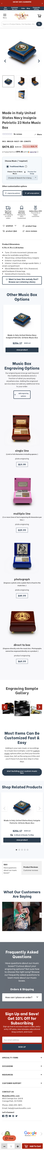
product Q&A (11, 231)
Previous (4, 707)
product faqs (31, 226)
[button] (22, 151)
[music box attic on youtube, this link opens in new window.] (10, 1116)
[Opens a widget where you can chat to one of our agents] (9, 1138)
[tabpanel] (22, 818)
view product (22, 349)
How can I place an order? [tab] (18, 997)
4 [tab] (24, 849)
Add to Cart (35, 1146)
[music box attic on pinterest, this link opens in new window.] (13, 1116)
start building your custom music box (22, 772)
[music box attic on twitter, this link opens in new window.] (16, 1116)
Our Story (5, 8)
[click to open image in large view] (22, 53)
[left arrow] (5, 61)
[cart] (39, 15)
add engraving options (23, 394)
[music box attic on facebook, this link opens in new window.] (3, 1116)
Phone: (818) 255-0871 (12, 1105)
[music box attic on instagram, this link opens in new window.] (7, 1116)
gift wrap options (33, 193)
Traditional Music (17, 166)
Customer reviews (30, 868)
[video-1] (22, 916)
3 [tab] (22, 849)
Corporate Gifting (36, 8)
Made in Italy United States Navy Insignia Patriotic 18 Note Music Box (22, 336)
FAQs (23, 8)
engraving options (13, 193)
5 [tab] (27, 849)
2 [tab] (19, 849)
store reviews (31, 231)
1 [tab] (16, 849)
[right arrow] (39, 61)
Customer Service (14, 8)
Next (39, 707)
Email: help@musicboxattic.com (16, 1108)
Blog (28, 8)
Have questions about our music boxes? (10, 868)
